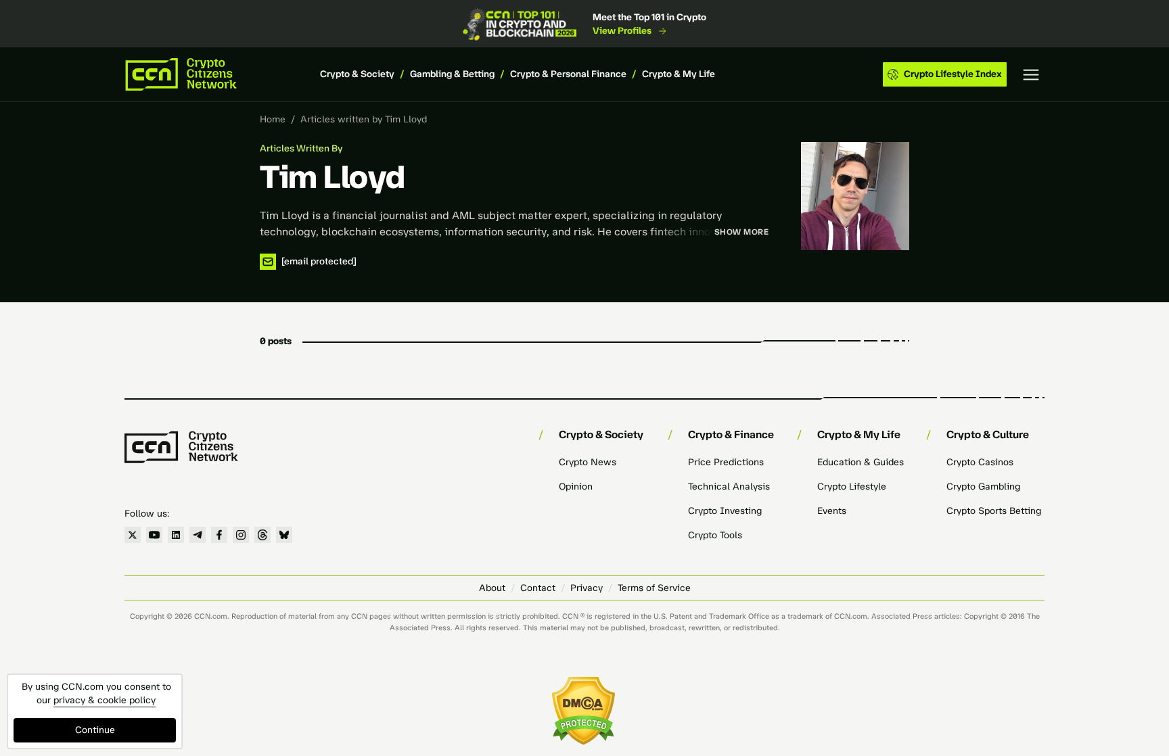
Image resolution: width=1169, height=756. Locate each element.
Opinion (576, 486)
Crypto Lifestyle (851, 486)
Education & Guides (860, 462)
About (492, 588)
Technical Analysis (729, 486)
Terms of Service (654, 588)
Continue (95, 730)
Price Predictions (726, 462)
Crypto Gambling (983, 486)
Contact (537, 588)
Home (272, 119)
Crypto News (587, 462)
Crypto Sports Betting (993, 511)
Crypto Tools (715, 535)
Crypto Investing (725, 511)
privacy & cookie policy (104, 700)
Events (831, 511)
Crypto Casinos (979, 462)
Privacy (586, 588)
